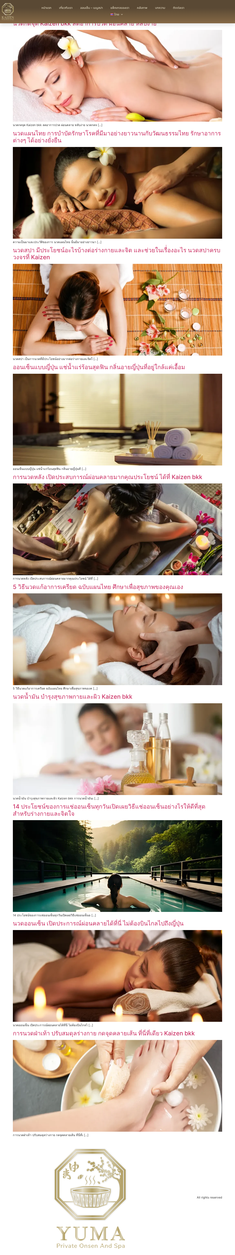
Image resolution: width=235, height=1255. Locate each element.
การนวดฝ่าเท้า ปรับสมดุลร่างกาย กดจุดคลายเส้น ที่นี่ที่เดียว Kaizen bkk (104, 1033)
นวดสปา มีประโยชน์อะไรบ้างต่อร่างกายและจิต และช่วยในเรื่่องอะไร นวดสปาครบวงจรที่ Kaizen (116, 254)
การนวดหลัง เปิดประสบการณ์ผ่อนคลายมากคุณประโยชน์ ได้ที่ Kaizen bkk (107, 477)
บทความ (160, 8)
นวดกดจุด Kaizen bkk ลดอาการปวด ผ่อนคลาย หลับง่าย (85, 23)
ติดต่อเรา (178, 8)
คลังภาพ (142, 8)
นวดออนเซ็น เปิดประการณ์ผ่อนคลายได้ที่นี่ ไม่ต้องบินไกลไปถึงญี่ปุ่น (98, 923)
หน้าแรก (46, 8)
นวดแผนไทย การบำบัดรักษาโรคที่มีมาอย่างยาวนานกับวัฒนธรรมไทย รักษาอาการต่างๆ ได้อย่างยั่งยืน (117, 137)
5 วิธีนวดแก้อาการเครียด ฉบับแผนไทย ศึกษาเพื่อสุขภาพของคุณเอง (98, 586)
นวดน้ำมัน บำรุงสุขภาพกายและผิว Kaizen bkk (72, 696)
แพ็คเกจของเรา (120, 8)
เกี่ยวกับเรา (66, 8)
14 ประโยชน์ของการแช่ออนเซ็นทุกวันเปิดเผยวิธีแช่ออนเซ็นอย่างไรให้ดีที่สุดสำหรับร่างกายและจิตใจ (109, 810)
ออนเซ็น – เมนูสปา (91, 8)
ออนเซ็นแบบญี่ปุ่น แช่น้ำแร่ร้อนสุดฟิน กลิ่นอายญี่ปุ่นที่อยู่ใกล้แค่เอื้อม (99, 367)
